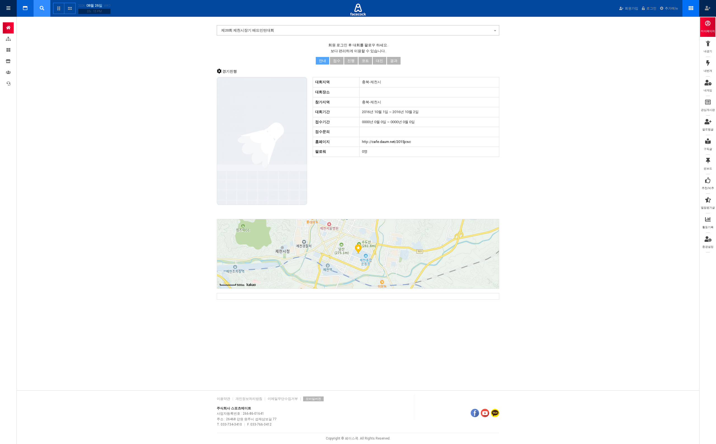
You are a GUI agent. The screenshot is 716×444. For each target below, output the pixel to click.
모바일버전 (313, 399)
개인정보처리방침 (248, 399)
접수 (336, 61)
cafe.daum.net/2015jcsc (391, 142)
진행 (351, 61)
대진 (379, 61)
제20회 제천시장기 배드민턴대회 (247, 30)
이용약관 (223, 399)
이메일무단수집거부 (283, 399)
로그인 (651, 8)
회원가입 (631, 8)
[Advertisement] (358, 343)
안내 (322, 61)
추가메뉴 (671, 8)
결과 (393, 61)
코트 (365, 61)
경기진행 (229, 71)
